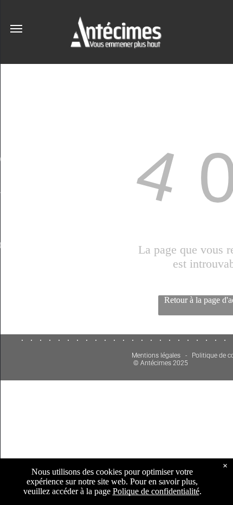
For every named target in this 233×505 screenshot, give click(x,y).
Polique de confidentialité (156, 491)
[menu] (16, 29)
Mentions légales (156, 355)
